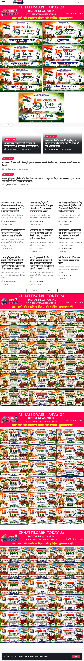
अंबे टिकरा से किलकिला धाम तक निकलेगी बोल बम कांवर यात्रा (69, 260)
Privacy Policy (31, 656)
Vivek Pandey (14, 149)
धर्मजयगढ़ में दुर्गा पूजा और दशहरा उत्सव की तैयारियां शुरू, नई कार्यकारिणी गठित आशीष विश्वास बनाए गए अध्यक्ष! (41, 206)
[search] (74, 2)
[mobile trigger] (4, 2)
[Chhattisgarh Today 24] (18, 2)
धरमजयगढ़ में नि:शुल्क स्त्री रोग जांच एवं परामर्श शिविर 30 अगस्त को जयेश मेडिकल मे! (21, 144)
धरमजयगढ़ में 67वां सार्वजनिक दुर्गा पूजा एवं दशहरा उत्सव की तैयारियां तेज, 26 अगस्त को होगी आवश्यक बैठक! (62, 143)
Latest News (10, 139)
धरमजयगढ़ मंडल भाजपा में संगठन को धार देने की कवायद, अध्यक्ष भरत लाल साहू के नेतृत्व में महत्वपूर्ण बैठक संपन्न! (12, 206)
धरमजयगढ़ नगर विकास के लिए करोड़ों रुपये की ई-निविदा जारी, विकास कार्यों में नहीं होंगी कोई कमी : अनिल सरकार (70, 206)
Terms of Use (43, 656)
